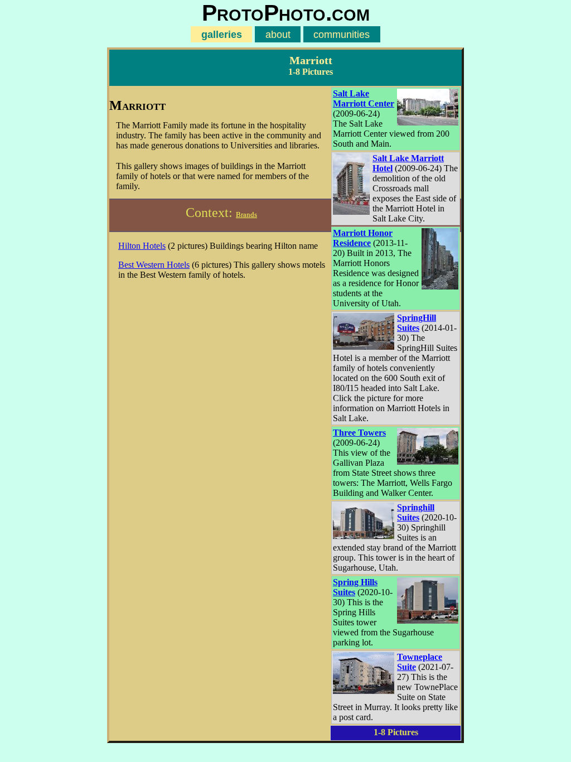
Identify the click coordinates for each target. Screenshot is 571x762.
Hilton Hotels (142, 245)
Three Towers (359, 432)
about (278, 34)
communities (341, 34)
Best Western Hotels (154, 264)
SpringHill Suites (416, 322)
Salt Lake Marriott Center (363, 98)
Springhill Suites (415, 512)
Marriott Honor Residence (363, 238)
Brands (246, 214)
